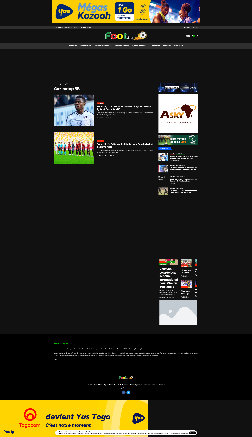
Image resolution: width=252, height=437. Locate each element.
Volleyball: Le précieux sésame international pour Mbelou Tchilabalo (168, 277)
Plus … (56, 359)
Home (55, 84)
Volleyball (163, 264)
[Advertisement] (126, 63)
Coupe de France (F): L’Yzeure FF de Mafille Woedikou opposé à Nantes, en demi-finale (183, 168)
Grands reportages (136, 385)
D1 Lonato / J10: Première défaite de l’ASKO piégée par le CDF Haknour (183, 191)
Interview (147, 385)
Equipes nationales (110, 385)
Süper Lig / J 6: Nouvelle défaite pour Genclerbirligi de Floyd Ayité (125, 145)
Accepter (192, 432)
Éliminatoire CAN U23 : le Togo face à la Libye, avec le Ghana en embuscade (186, 271)
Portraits (154, 385)
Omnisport (171, 262)
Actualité (100, 103)
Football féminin (123, 385)
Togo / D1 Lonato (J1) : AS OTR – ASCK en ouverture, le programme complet (184, 157)
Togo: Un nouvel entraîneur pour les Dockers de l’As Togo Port (183, 180)
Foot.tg (101, 117)
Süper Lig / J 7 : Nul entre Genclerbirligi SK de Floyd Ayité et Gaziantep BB (124, 108)
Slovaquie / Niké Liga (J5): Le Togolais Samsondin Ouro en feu (186, 292)
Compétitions (98, 385)
